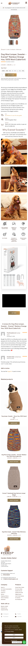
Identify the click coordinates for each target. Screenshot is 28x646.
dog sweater (11, 78)
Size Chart (4, 68)
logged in (9, 371)
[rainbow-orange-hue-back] (16, 42)
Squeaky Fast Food (19, 592)
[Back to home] (14, 3)
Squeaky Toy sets (18, 590)
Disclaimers (3, 599)
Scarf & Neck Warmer (19, 596)
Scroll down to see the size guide (13, 115)
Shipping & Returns (5, 596)
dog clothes (16, 79)
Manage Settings (14, 640)
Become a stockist (4, 606)
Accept (14, 634)
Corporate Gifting (4, 609)
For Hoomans (17, 597)
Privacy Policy (10, 631)
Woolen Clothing (4, 79)
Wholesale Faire (4, 608)
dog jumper (23, 78)
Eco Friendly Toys (18, 599)
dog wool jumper (17, 78)
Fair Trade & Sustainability (6, 589)
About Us (2, 587)
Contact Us (3, 592)
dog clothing (5, 78)
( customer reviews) (10, 61)
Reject (14, 637)
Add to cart (11, 75)
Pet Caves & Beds (18, 589)
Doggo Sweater (18, 594)
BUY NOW (14, 313)
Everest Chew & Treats (19, 587)
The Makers (3, 590)
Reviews (2, 594)
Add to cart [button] (14, 423)
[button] (1, 3)
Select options (14, 461)
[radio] (3, 71)
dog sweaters (11, 79)
